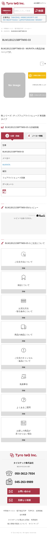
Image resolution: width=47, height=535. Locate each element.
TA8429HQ (15, 17)
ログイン (43, 3)
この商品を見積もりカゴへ (39, 75)
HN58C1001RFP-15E (29, 17)
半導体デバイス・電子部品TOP (13, 28)
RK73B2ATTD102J (10, 20)
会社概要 (37, 3)
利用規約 (34, 520)
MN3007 (38, 20)
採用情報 (39, 511)
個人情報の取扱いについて (17, 524)
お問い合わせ (24, 491)
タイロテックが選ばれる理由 (18, 520)
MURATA (7, 31)
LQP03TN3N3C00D (26, 20)
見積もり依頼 (24, 500)
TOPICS (31, 511)
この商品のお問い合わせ (39, 95)
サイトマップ (33, 524)
